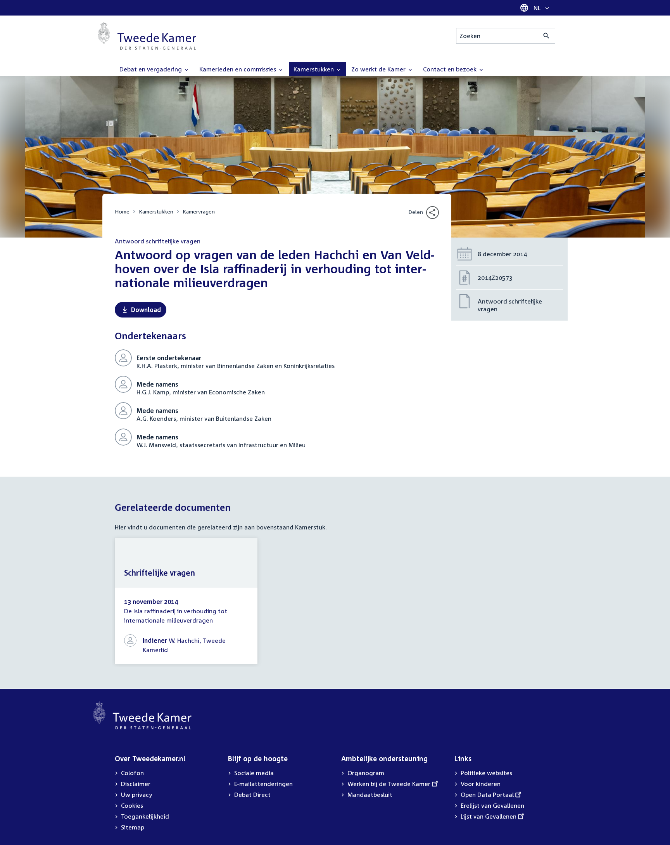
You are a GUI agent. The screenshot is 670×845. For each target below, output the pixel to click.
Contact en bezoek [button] (450, 69)
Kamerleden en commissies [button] (238, 69)
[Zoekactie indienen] (546, 35)
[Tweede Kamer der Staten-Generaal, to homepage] (147, 36)
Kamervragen (199, 211)
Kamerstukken (156, 211)
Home (122, 211)
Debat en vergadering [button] (151, 69)
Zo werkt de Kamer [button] (379, 69)
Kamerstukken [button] (314, 69)
